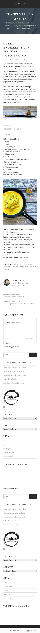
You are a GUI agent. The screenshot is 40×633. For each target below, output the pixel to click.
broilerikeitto (24, 264)
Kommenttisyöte (8, 453)
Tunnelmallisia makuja (16, 464)
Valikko (21, 4)
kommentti (29, 338)
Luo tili (5, 441)
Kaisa (29, 60)
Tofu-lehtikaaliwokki (10, 379)
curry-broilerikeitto (10, 267)
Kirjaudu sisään (8, 445)
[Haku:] (20, 355)
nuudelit (32, 267)
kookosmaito (24, 267)
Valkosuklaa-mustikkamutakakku (14, 371)
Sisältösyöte (7, 449)
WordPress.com (8, 457)
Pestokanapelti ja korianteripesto (14, 375)
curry (31, 264)
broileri (15, 264)
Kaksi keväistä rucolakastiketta (13, 383)
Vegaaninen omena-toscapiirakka (14, 367)
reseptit (6, 269)
